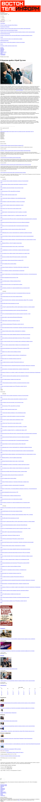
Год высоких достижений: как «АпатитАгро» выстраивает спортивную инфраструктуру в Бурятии (17, 650)
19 (13, 693)
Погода (1, 793)
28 (23, 694)
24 (1, 694)
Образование (2, 789)
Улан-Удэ (32, 131)
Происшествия (2, 53)
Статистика (7, 750)
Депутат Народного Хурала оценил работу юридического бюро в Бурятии (13, 172)
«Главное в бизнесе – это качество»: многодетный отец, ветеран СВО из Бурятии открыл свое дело (17, 731)
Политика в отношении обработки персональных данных (10, 755)
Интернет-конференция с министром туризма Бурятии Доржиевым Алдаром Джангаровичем (16, 738)
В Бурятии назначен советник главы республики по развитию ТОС (11, 145)
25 (7, 694)
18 (7, 693)
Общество (2, 50)
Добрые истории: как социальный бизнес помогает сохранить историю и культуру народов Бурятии (17, 680)
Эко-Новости (2, 788)
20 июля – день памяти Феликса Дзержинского (8, 712)
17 (1, 693)
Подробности (2, 628)
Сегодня (1, 47)
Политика (2, 48)
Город (1, 787)
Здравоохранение (3, 792)
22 (29, 693)
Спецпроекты (2, 54)
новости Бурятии (3, 131)
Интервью (2, 655)
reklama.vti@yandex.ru (19, 752)
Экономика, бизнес (3, 785)
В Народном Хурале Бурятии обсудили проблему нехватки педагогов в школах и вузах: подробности (17, 638)
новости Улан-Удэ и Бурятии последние (18, 131)
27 (18, 694)
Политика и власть (3, 784)
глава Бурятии (28, 131)
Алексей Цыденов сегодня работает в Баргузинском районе (10, 157)
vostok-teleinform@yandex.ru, (11, 752)
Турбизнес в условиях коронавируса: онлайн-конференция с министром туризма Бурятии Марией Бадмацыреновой (20, 743)
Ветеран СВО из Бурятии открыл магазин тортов (8, 668)
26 (13, 694)
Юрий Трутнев (9, 131)
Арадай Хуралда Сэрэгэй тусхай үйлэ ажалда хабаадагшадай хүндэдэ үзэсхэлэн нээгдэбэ (15, 164)
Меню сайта (2, 21)
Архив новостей (3, 685)
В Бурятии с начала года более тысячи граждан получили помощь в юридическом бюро (15, 150)
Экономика (2, 49)
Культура (1, 51)
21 (23, 693)
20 (18, 693)
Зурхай (1, 794)
